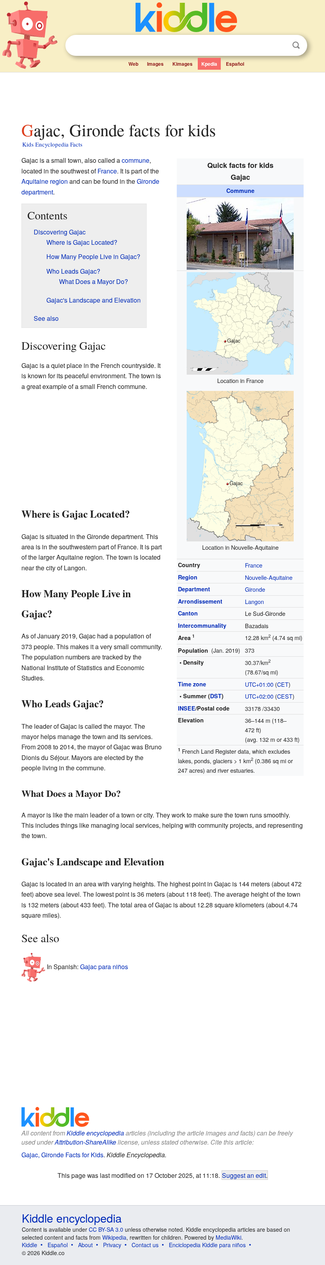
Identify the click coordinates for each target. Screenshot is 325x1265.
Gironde (255, 589)
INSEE (186, 708)
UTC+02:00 (259, 696)
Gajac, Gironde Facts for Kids (62, 1154)
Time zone (192, 684)
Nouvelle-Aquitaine (268, 577)
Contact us (145, 1245)
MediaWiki (228, 1237)
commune (135, 160)
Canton (188, 613)
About (85, 1245)
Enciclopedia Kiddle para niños (207, 1245)
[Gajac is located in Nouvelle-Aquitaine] (240, 465)
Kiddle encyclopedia (95, 1132)
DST (216, 696)
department (37, 191)
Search (296, 45)
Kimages (182, 63)
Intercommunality (202, 625)
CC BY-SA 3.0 (106, 1229)
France (253, 565)
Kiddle (29, 1245)
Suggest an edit (244, 1175)
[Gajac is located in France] (240, 322)
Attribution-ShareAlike (85, 1142)
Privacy (112, 1245)
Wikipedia (114, 1237)
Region (187, 577)
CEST (284, 696)
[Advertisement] (162, 94)
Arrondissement (200, 601)
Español (235, 63)
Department (194, 589)
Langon (254, 601)
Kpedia (209, 63)
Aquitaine (34, 181)
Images (155, 63)
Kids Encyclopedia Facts (52, 144)
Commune (240, 190)
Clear (280, 45)
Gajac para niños (104, 966)
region (59, 181)
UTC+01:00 (259, 684)
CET (283, 684)
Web (133, 63)
